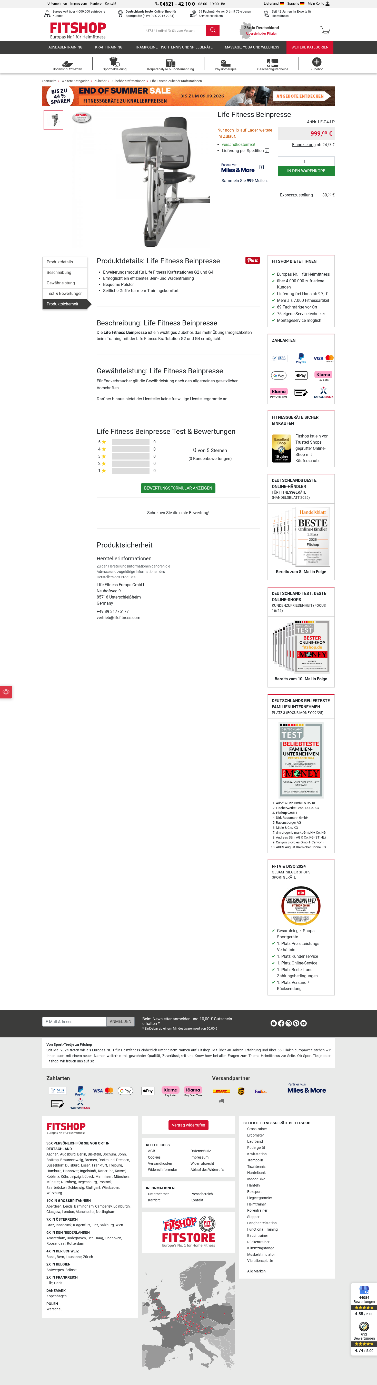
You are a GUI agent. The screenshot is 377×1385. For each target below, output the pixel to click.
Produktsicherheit (62, 304)
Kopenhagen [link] (56, 1296)
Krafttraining (109, 47)
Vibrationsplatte (260, 1261)
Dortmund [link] (106, 1160)
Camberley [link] (103, 1206)
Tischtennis (256, 1166)
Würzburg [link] (54, 1193)
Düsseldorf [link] (55, 1165)
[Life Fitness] (82, 117)
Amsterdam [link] (55, 1238)
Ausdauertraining (65, 47)
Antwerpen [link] (55, 1270)
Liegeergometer (259, 1198)
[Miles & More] (307, 1087)
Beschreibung (59, 272)
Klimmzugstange (260, 1248)
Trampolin (255, 1160)
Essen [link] (86, 1165)
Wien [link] (119, 1225)
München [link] (121, 1176)
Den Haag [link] (95, 1238)
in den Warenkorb (306, 170)
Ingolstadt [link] (88, 1171)
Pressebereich (202, 1194)
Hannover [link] (70, 1171)
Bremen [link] (91, 1160)
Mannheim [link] (103, 1176)
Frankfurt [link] (99, 1165)
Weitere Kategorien (310, 47)
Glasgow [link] (53, 1212)
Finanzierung (304, 144)
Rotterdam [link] (75, 1243)
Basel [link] (50, 1257)
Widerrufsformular (162, 1170)
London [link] (68, 1212)
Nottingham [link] (105, 1212)
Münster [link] (52, 1182)
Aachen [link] (52, 1154)
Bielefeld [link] (94, 1154)
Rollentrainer (257, 1210)
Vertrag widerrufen (188, 1125)
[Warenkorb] (327, 30)
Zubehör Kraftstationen (128, 81)
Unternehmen (57, 3)
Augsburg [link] (68, 1154)
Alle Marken (256, 1271)
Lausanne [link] (74, 1257)
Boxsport (254, 1192)
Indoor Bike (256, 1179)
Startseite (49, 81)
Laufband (255, 1141)
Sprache (293, 3)
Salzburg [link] (107, 1225)
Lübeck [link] (88, 1176)
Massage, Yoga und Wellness (252, 47)
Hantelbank (256, 1173)
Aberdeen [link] (54, 1206)
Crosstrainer (257, 1129)
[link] (279, 358)
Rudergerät (256, 1147)
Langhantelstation (262, 1223)
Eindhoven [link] (113, 1238)
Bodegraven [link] (76, 1238)
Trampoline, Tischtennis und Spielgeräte (174, 47)
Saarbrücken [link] (56, 1187)
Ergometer (255, 1135)
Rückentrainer (258, 1242)
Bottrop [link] (52, 1160)
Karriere (96, 3)
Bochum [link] (109, 1154)
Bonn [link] (121, 1154)
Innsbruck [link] (64, 1225)
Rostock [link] (105, 1182)
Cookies (154, 1157)
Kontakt (110, 3)
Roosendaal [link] (55, 1243)
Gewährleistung (61, 283)
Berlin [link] (81, 1154)
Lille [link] (49, 1283)
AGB (151, 1151)
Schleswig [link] (76, 1187)
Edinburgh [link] (121, 1206)
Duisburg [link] (72, 1165)
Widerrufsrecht (202, 1163)
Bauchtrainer (257, 1235)
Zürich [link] (88, 1257)
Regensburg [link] (87, 1182)
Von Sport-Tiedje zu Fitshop (69, 1044)
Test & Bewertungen (65, 293)
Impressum (78, 3)
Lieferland (271, 3)
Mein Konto (316, 3)
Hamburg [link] (54, 1171)
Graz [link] (50, 1225)
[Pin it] (252, 259)
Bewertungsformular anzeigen (178, 488)
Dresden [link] (122, 1160)
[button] (53, 120)
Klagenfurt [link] (81, 1225)
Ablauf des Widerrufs (207, 1170)
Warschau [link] (54, 1309)
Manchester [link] (85, 1212)
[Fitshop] (78, 30)
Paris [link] (58, 1283)
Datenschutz (201, 1151)
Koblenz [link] (52, 1176)
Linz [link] (95, 1225)
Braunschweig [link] (71, 1160)
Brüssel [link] (71, 1270)
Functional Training (262, 1229)
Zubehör (100, 81)
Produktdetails (60, 262)
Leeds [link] (68, 1206)
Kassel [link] (120, 1171)
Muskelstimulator (261, 1254)
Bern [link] (60, 1257)
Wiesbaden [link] (110, 1187)
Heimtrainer (256, 1204)
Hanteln (253, 1185)
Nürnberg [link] (68, 1182)
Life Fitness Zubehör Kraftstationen (176, 81)
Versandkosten (160, 1163)
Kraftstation (257, 1154)
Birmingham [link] (84, 1206)
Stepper (253, 1217)
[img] (262, 167)
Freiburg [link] (115, 1165)
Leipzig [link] (75, 1176)
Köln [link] (64, 1176)
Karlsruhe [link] (105, 1171)
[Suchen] (213, 30)
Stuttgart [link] (93, 1187)
